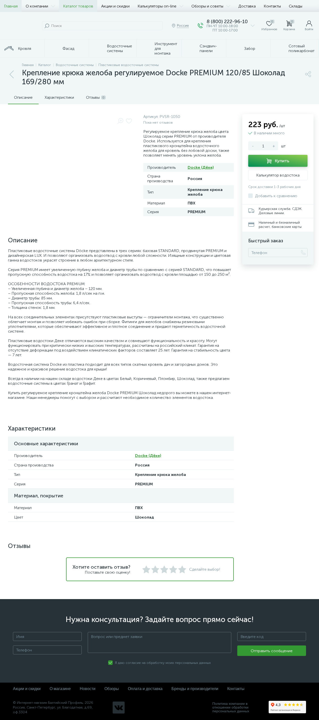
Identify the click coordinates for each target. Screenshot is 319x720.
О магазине (60, 689)
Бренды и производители (194, 689)
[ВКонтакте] (119, 708)
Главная (11, 6)
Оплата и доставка (145, 689)
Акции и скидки (115, 6)
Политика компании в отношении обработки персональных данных (230, 707)
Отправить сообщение (272, 650)
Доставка (247, 6)
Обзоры (111, 689)
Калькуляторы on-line (157, 6)
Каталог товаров (78, 6)
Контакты (272, 6)
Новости (87, 689)
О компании (37, 6)
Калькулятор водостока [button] (278, 175)
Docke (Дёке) (201, 167)
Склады (295, 6)
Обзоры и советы (207, 6)
